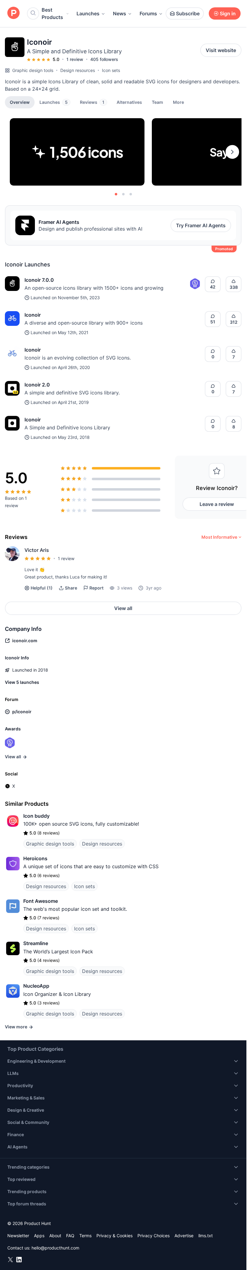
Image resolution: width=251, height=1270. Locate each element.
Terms (85, 1235)
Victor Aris (36, 550)
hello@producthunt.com (55, 1247)
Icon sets (111, 70)
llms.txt (205, 1235)
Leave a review (217, 504)
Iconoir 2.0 (37, 385)
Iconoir (32, 315)
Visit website (221, 50)
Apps (39, 1235)
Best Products (52, 13)
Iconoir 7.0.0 (39, 280)
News (119, 13)
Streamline (35, 943)
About (55, 1235)
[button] (178, 102)
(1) (42, 587)
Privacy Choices (153, 1235)
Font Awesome (40, 901)
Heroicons (35, 858)
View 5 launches (22, 682)
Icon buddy (36, 816)
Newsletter (18, 1235)
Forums (148, 13)
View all (123, 608)
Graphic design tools (32, 70)
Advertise (183, 1235)
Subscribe (188, 13)
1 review (74, 59)
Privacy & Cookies (114, 1235)
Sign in (228, 13)
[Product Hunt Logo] (13, 13)
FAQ (70, 1235)
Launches (88, 13)
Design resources (77, 70)
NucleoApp (36, 986)
